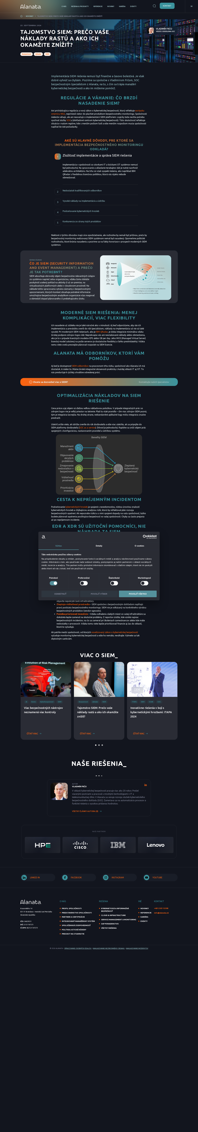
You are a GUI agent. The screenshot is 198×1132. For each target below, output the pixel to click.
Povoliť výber (99, 594)
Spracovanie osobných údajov (78, 948)
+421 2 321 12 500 (161, 908)
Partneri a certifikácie (73, 917)
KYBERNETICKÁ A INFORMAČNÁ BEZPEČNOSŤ (115, 909)
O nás (64, 6)
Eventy (133, 6)
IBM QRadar (102, 332)
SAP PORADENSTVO (110, 924)
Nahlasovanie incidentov (137, 948)
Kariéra (122, 6)
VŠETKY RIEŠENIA (109, 928)
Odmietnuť (60, 594)
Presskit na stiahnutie (73, 934)
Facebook (76, 877)
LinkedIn (145, 785)
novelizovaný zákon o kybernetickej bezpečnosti (114, 632)
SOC (69, 120)
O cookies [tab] (139, 546)
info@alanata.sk (161, 913)
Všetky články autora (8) (85, 811)
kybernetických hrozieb (76, 507)
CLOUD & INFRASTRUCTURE (113, 915)
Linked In (35, 877)
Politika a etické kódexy (74, 930)
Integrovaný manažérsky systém (78, 921)
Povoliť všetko (138, 594)
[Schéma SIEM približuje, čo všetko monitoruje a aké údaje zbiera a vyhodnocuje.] (135, 277)
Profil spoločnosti (72, 908)
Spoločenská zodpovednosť (76, 925)
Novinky (110, 6)
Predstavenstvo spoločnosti (77, 913)
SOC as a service (87, 427)
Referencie (98, 6)
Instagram (118, 877)
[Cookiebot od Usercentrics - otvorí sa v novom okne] (145, 537)
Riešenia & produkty (80, 6)
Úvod (21, 16)
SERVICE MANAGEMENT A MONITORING (118, 919)
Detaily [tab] (99, 546)
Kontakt (167, 6)
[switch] (84, 583)
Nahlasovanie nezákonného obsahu (109, 948)
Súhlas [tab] (58, 546)
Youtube (157, 877)
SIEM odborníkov (80, 366)
